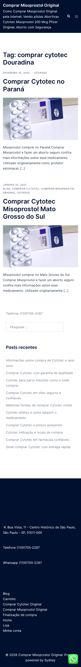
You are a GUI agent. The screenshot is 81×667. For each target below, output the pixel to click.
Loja (6, 625)
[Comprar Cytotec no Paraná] (40, 118)
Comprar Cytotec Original (22, 604)
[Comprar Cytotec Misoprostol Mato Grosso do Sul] (40, 246)
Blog (6, 188)
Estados (40, 72)
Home (7, 620)
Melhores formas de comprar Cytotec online (39, 405)
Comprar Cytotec (25, 188)
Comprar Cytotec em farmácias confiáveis (37, 440)
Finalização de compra (20, 615)
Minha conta (12, 631)
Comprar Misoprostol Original (31, 5)
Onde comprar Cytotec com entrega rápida (38, 447)
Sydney (49, 660)
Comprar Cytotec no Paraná (33, 85)
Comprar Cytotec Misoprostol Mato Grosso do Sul (29, 208)
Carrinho (9, 599)
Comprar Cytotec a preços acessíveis (34, 425)
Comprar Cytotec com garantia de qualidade (39, 373)
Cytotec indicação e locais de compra (34, 432)
